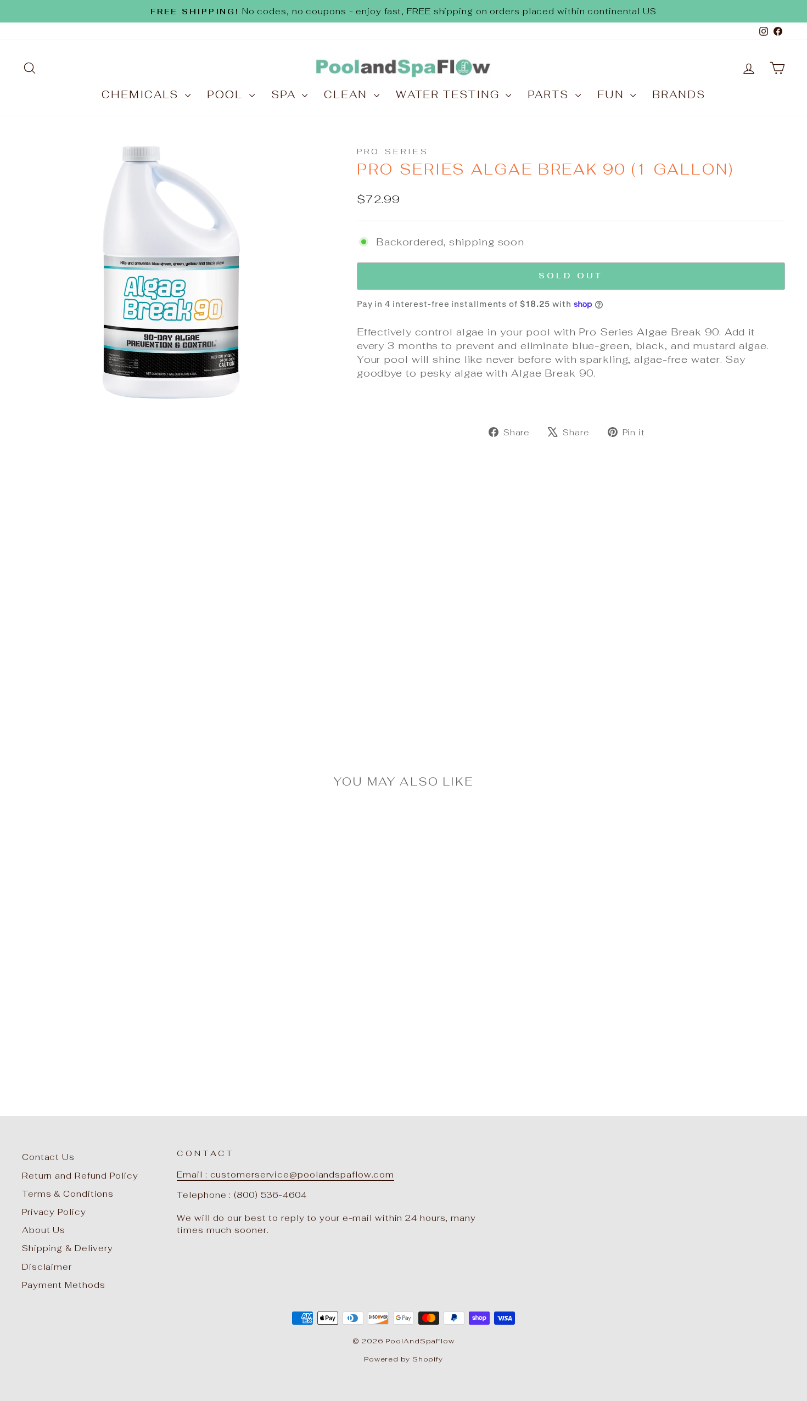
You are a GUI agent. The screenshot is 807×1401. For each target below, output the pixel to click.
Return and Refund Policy (80, 1175)
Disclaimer (47, 1267)
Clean (347, 95)
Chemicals (142, 95)
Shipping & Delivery (67, 1248)
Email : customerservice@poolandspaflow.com (285, 1174)
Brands (678, 95)
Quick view (113, 984)
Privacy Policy (54, 1212)
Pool (226, 95)
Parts (550, 95)
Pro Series (393, 151)
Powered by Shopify (403, 1359)
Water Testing (449, 95)
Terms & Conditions (68, 1194)
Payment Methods (63, 1285)
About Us (43, 1230)
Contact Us (48, 1157)
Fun (612, 95)
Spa (285, 95)
